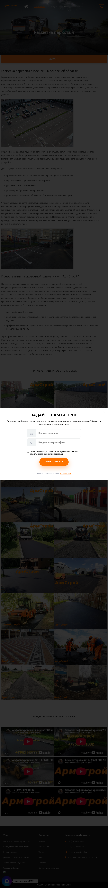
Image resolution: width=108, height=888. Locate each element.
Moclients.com (65, 474)
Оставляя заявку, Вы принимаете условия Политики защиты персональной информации (54, 453)
